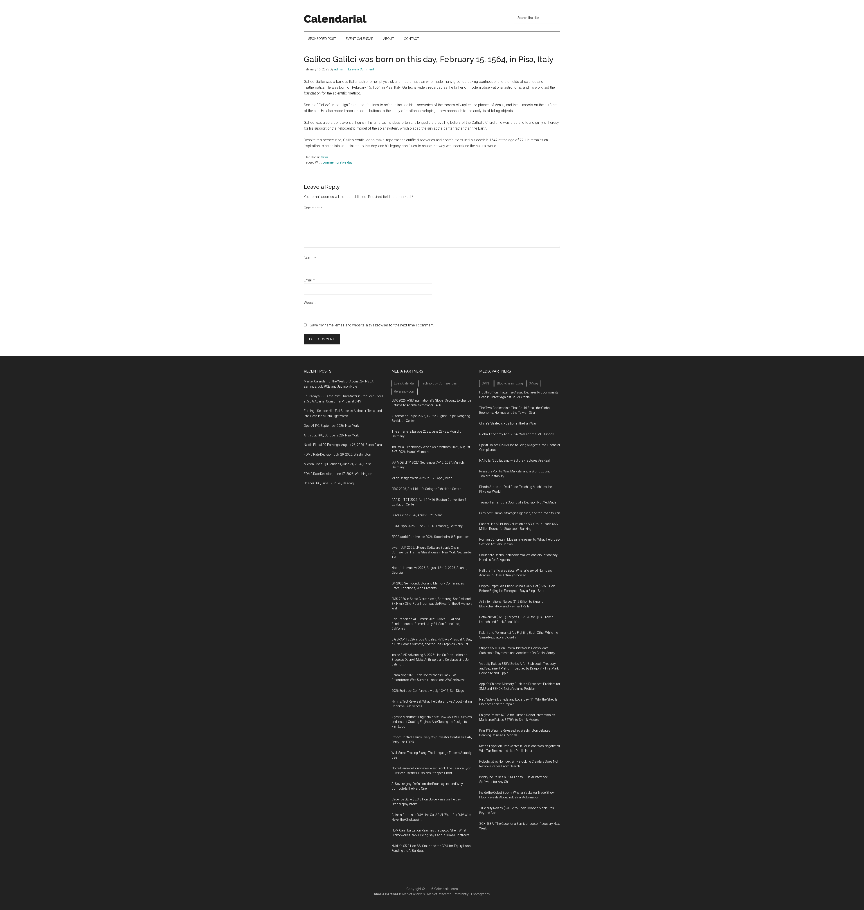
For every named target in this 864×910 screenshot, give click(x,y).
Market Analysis (413, 894)
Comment (313, 208)
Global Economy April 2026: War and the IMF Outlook (516, 434)
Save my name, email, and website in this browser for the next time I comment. (372, 325)
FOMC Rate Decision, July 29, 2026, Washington (337, 454)
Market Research (439, 894)
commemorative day (337, 162)
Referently (461, 894)
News (324, 157)
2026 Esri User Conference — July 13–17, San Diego (428, 690)
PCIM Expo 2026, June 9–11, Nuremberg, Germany (427, 526)
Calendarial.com (446, 889)
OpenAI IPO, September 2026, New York (331, 425)
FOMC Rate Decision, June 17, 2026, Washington (338, 474)
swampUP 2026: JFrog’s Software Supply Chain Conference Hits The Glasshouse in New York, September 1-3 (432, 552)
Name (310, 258)
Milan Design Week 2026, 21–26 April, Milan (422, 478)
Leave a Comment (361, 69)
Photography (480, 894)
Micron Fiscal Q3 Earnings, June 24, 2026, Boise (337, 464)
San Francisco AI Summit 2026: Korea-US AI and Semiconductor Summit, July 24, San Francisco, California (426, 623)
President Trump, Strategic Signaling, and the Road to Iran (519, 513)
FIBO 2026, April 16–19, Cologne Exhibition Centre (426, 489)
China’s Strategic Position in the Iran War (507, 423)
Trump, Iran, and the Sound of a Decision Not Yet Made (517, 502)
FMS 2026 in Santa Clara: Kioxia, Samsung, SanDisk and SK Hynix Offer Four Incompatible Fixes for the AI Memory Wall (432, 603)
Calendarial (335, 19)
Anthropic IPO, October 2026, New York (331, 435)
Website (310, 303)
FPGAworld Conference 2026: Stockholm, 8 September (430, 537)
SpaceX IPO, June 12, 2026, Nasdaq (329, 483)
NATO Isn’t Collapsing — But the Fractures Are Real (514, 460)
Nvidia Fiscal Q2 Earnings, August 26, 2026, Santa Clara (343, 445)
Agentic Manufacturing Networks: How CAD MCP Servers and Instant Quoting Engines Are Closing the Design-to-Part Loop (432, 721)
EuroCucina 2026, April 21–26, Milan (417, 515)
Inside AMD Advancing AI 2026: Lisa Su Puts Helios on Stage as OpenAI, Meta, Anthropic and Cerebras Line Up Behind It (430, 659)
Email (309, 280)
